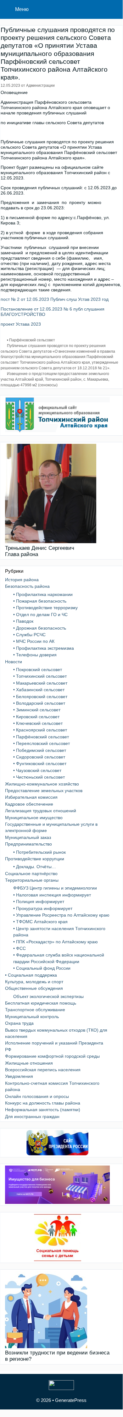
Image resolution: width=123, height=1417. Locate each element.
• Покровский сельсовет (37, 669)
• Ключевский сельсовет (38, 723)
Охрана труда (19, 1023)
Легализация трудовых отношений (40, 810)
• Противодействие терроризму (45, 607)
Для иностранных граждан (32, 1116)
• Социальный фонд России (41, 968)
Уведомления (19, 1076)
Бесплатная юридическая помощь (40, 1003)
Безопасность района (27, 586)
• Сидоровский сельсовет (39, 756)
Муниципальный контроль (32, 1016)
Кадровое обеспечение (29, 804)
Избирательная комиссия (31, 797)
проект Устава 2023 (21, 324)
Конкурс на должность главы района (42, 1102)
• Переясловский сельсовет (41, 743)
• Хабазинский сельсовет (38, 689)
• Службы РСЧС (29, 634)
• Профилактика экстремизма (43, 648)
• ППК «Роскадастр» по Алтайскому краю (55, 941)
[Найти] (113, 9)
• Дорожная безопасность (39, 628)
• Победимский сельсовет (39, 750)
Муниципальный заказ (28, 837)
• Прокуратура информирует (42, 908)
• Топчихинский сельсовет (40, 676)
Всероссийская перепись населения (43, 1069)
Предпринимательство (28, 843)
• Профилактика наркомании (43, 594)
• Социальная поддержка (31, 975)
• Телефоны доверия (35, 654)
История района (22, 579)
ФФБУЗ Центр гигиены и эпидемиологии (55, 887)
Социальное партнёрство (31, 873)
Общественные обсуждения (34, 988)
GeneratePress (71, 1400)
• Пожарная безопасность (39, 601)
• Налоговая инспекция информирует (52, 894)
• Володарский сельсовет (39, 703)
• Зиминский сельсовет (36, 709)
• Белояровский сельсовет (40, 696)
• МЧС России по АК (33, 641)
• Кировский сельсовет (36, 716)
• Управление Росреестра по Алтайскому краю (61, 915)
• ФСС (19, 948)
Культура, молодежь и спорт (34, 981)
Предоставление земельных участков (43, 790)
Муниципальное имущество (34, 817)
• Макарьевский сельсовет (40, 683)
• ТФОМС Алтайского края (40, 921)
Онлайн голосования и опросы (37, 1096)
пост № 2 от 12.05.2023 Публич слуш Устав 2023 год (55, 299)
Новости (13, 661)
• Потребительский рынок (39, 852)
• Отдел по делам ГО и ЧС (40, 614)
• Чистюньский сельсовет (39, 777)
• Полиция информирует (38, 901)
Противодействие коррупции (34, 858)
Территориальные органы (32, 880)
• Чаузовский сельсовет (37, 770)
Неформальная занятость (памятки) (42, 1109)
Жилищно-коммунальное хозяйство (42, 783)
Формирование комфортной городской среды (52, 1056)
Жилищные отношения (29, 1063)
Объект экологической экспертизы (48, 996)
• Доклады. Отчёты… (34, 866)
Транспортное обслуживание (35, 1009)
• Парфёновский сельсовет (31, 340)
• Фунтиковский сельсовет (39, 763)
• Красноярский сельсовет (40, 729)
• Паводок (23, 621)
